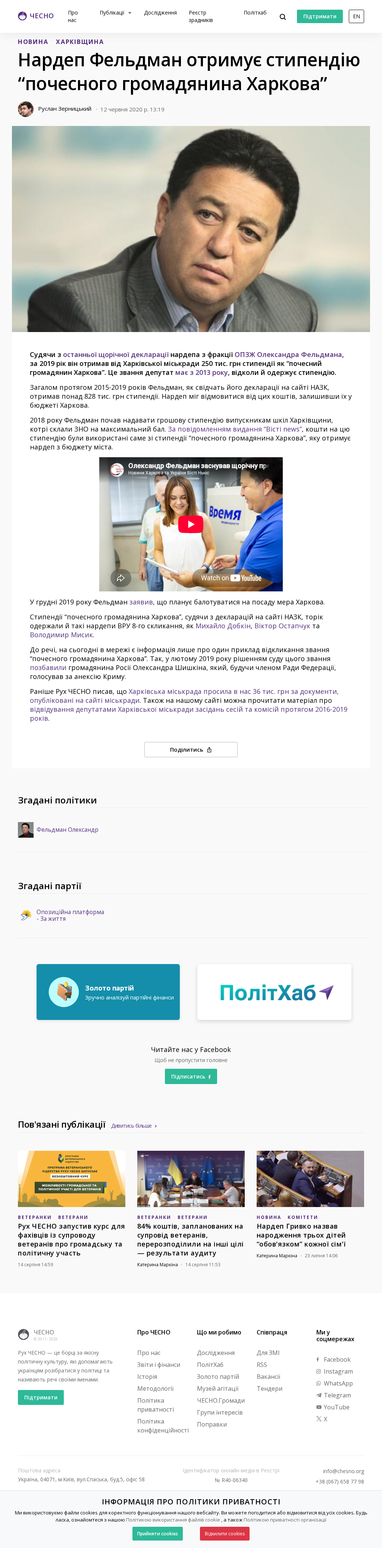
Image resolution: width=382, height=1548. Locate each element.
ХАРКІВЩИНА (80, 42)
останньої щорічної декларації (116, 354)
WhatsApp (337, 1383)
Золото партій (218, 1376)
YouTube (336, 1407)
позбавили (48, 667)
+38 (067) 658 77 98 (340, 1481)
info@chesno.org (343, 1471)
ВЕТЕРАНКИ (35, 1217)
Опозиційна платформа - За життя (70, 915)
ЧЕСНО (44, 1332)
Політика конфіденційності (163, 1425)
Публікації (113, 12)
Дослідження (160, 12)
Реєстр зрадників (201, 16)
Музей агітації (217, 1388)
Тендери (269, 1388)
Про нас (73, 16)
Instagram (337, 1371)
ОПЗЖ (245, 354)
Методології (155, 1388)
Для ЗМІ (268, 1353)
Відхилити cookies (225, 1533)
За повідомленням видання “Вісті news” (235, 428)
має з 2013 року (201, 372)
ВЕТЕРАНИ (73, 1217)
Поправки (212, 1424)
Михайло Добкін (223, 625)
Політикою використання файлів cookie (173, 1519)
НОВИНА (33, 42)
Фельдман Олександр (67, 830)
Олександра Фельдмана (299, 354)
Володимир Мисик (61, 634)
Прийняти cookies (157, 1533)
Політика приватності (155, 1404)
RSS (262, 1365)
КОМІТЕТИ (303, 1217)
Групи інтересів (220, 1412)
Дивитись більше (131, 1125)
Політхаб (255, 12)
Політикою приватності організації (285, 1519)
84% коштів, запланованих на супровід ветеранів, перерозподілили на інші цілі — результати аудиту (190, 1239)
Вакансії (268, 1376)
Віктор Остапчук (282, 625)
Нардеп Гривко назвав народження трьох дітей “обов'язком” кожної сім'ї (301, 1235)
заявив (141, 601)
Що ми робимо (219, 1332)
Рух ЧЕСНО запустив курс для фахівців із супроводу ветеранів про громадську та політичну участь (71, 1239)
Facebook (336, 1359)
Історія (147, 1376)
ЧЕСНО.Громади (221, 1400)
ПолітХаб (210, 1365)
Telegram (336, 1395)
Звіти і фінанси (158, 1365)
